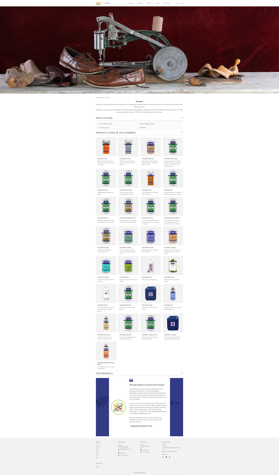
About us (131, 3)
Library (157, 3)
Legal (97, 457)
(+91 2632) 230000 (146, 452)
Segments (139, 3)
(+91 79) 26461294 (168, 451)
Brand (97, 448)
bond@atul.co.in (123, 453)
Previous (102, 407)
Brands (149, 3)
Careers (97, 453)
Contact (97, 455)
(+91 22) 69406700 (124, 455)
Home (97, 97)
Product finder (166, 3)
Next (176, 407)
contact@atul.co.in (145, 450)
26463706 (175, 451)
